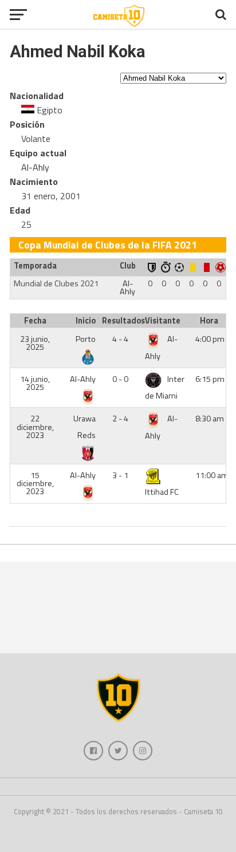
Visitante (162, 320)
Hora (209, 320)
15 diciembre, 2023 (35, 483)
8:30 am (209, 418)
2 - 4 (120, 418)
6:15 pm (210, 379)
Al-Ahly (35, 167)
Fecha (35, 320)
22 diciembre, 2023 (35, 426)
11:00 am (212, 475)
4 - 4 (120, 339)
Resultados (121, 320)
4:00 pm (210, 339)
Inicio (86, 320)
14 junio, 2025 (35, 383)
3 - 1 (120, 475)
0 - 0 (120, 379)
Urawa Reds (84, 426)
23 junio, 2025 (35, 343)
